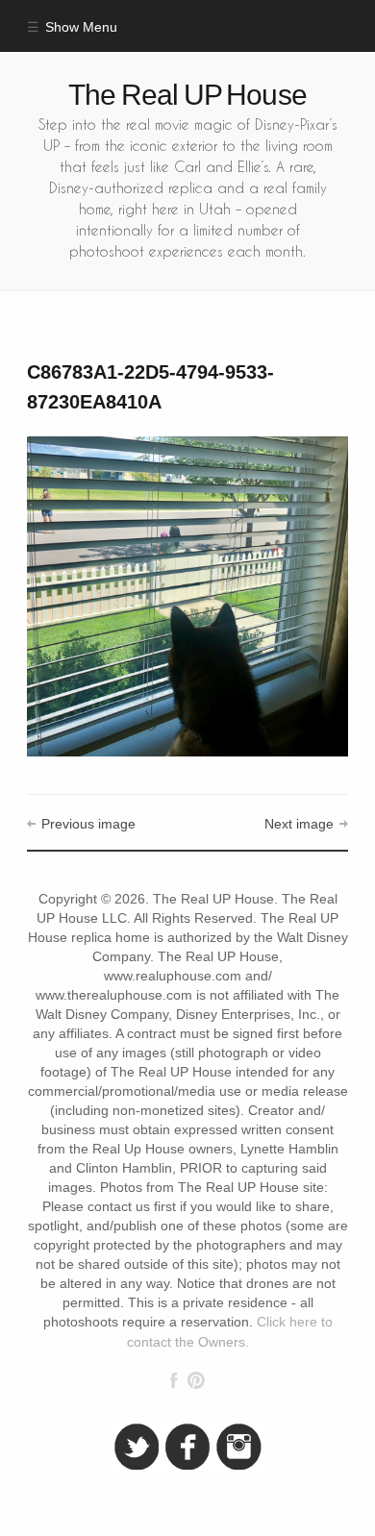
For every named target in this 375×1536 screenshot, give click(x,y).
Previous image (88, 824)
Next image (299, 824)
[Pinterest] (196, 1380)
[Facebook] (174, 1380)
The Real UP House (187, 95)
